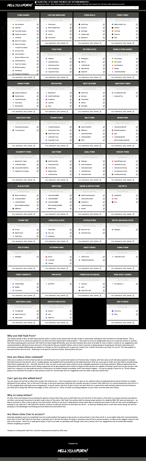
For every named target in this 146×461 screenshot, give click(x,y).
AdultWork (117, 195)
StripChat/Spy (86, 233)
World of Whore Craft (22, 57)
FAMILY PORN (23, 83)
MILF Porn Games (20, 41)
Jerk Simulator (19, 54)
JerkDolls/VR (85, 65)
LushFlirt (51, 103)
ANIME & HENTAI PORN (90, 186)
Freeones (84, 284)
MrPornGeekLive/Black (22, 205)
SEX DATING (56, 83)
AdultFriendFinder (54, 96)
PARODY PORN (122, 152)
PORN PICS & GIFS (56, 220)
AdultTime (84, 24)
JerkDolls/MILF (86, 137)
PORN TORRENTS (23, 274)
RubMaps (117, 229)
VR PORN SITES (89, 49)
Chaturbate (51, 24)
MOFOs (83, 103)
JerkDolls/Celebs (20, 164)
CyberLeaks (18, 317)
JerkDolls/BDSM (119, 137)
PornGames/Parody (120, 171)
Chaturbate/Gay (53, 164)
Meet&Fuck (51, 93)
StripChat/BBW (53, 202)
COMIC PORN (122, 247)
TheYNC (50, 263)
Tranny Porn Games (21, 47)
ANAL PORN (89, 152)
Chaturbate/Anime (87, 199)
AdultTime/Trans (53, 133)
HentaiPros (84, 202)
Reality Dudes (52, 171)
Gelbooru (51, 317)
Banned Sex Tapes (21, 161)
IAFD (82, 287)
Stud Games (52, 168)
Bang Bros (84, 37)
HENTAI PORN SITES (56, 302)
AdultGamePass (20, 61)
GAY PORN (56, 152)
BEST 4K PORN (89, 83)
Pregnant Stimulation (22, 74)
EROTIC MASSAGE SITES (122, 220)
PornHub (117, 31)
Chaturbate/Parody (120, 168)
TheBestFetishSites (87, 260)
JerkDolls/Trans (53, 137)
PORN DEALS (89, 15)
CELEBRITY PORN (23, 152)
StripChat (51, 31)
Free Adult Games (20, 31)
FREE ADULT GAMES (122, 274)
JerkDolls (18, 37)
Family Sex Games (20, 34)
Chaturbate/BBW (53, 195)
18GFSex (51, 58)
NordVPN (51, 284)
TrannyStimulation (54, 127)
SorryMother (19, 311)
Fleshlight (18, 257)
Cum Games (118, 58)
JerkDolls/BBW (53, 199)
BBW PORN (56, 186)
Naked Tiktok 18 (20, 314)
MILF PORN (89, 118)
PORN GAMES (23, 15)
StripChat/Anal (86, 174)
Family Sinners (19, 96)
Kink (115, 133)
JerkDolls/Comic (119, 257)
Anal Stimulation (86, 164)
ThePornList (85, 257)
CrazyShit (51, 260)
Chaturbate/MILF (86, 133)
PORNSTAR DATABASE (89, 274)
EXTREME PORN (56, 247)
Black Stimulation (20, 195)
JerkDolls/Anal (86, 171)
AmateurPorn (118, 96)
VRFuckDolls (85, 68)
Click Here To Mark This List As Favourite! (23, 19)
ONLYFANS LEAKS (23, 302)
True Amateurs (20, 130)
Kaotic (50, 257)
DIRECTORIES (89, 247)
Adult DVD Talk (86, 290)
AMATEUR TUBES (122, 83)
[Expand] (30, 77)
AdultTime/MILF (86, 127)
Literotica (117, 311)
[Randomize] (19, 77)
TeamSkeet (84, 99)
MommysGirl (19, 106)
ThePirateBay (19, 284)
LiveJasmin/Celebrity (21, 168)
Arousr (17, 229)
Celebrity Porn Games (22, 171)
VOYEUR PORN (89, 220)
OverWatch (18, 70)
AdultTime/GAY (53, 161)
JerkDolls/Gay (52, 174)
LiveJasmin (51, 37)
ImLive (50, 34)
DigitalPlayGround (120, 161)
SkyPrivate (18, 236)
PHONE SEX (23, 220)
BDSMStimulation (120, 130)
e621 (49, 314)
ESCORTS (122, 186)
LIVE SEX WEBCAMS (56, 15)
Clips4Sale (51, 229)
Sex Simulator (19, 24)
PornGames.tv (118, 284)
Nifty (115, 314)
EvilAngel (84, 161)
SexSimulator (118, 65)
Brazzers (84, 28)
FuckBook (51, 99)
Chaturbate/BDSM (120, 127)
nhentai (50, 311)
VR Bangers (84, 58)
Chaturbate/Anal (86, 168)
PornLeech (18, 290)
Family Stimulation (21, 93)
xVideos (116, 28)
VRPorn (83, 62)
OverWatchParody (120, 174)
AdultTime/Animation (88, 195)
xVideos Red (85, 34)
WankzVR (84, 72)
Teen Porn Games (20, 64)
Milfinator (84, 130)
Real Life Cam (85, 229)
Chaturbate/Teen (53, 65)
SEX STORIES (122, 302)
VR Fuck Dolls (19, 51)
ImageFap (51, 236)
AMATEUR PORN (23, 118)
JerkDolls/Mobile (119, 72)
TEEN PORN (56, 49)
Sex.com (51, 233)
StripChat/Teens (53, 72)
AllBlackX (18, 208)
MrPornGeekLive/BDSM (121, 140)
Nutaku (116, 68)
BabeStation (19, 233)
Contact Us (73, 444)
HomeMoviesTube (120, 93)
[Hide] (25, 77)
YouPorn (117, 34)
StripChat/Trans (53, 140)
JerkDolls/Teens (53, 62)
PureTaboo (18, 103)
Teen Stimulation (53, 68)
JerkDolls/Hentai (86, 205)
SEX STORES (23, 247)
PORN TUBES (122, 15)
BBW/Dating (52, 208)
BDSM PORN (122, 118)
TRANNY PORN (56, 118)
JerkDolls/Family (20, 99)
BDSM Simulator (20, 67)
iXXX (115, 37)
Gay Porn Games (20, 44)
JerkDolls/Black (20, 202)
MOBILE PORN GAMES (122, 49)
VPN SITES (56, 274)
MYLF (83, 140)
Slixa (115, 199)
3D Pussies (117, 62)
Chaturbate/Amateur (21, 127)
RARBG (17, 287)
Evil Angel (84, 31)
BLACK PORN (23, 186)
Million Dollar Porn (120, 24)
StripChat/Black (20, 199)
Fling (49, 106)
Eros (115, 202)
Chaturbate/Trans (54, 130)
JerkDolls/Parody (119, 164)
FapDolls (18, 28)
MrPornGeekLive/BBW (55, 205)
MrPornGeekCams (54, 28)
